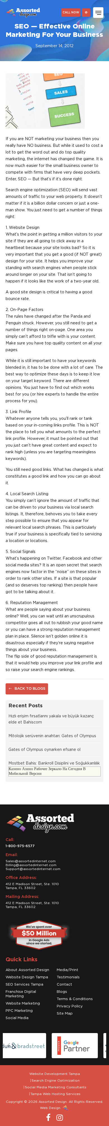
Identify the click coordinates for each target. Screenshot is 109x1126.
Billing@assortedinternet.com (31, 865)
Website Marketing (23, 1003)
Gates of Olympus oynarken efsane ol (44, 750)
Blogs (62, 992)
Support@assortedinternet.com (33, 869)
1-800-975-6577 (20, 846)
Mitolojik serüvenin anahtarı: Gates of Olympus (52, 736)
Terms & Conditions (75, 999)
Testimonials (68, 977)
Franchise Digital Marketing (21, 994)
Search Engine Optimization (56, 1080)
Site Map (65, 1013)
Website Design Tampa (27, 977)
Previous (8, 1045)
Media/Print (67, 970)
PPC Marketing (19, 1011)
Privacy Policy (70, 1006)
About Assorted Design (27, 970)
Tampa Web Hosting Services (55, 1094)
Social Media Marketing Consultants (55, 1087)
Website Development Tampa (54, 1073)
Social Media (17, 1018)
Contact (64, 984)
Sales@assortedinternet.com (31, 861)
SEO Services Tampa (24, 984)
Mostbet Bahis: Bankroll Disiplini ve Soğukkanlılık (54, 763)
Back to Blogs (29, 689)
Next (100, 1045)
